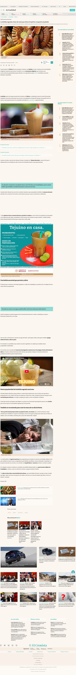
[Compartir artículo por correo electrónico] (11, 65)
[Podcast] (43, 649)
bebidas (36, 73)
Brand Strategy (72, 6)
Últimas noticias (3, 6)
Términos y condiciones (38, 658)
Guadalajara (32, 100)
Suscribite (30, 651)
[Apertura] (26, 649)
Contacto (9, 651)
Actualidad (13, 6)
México (16, 16)
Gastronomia (20, 512)
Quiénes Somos (40, 651)
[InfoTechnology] (50, 649)
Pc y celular (44, 6)
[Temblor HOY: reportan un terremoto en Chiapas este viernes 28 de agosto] (47, 577)
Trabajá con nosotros (64, 651)
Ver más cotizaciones (71, 14)
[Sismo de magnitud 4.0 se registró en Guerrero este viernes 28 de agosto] (9, 597)
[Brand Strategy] (38, 649)
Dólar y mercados (35, 6)
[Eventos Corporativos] (32, 649)
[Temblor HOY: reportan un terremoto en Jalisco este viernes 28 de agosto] (28, 597)
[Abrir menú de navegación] (1, 10)
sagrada (26, 512)
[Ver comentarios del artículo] (14, 65)
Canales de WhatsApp (20, 651)
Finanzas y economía (23, 6)
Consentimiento (38, 662)
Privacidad (38, 660)
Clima (64, 6)
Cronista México (3, 16)
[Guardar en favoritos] (52, 62)
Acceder (72, 10)
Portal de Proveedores (52, 651)
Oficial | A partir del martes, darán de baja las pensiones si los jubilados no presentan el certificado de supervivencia (68, 147)
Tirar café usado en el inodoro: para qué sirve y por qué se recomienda (68, 118)
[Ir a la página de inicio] (4, 10)
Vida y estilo (53, 6)
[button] (73, 572)
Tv (59, 6)
